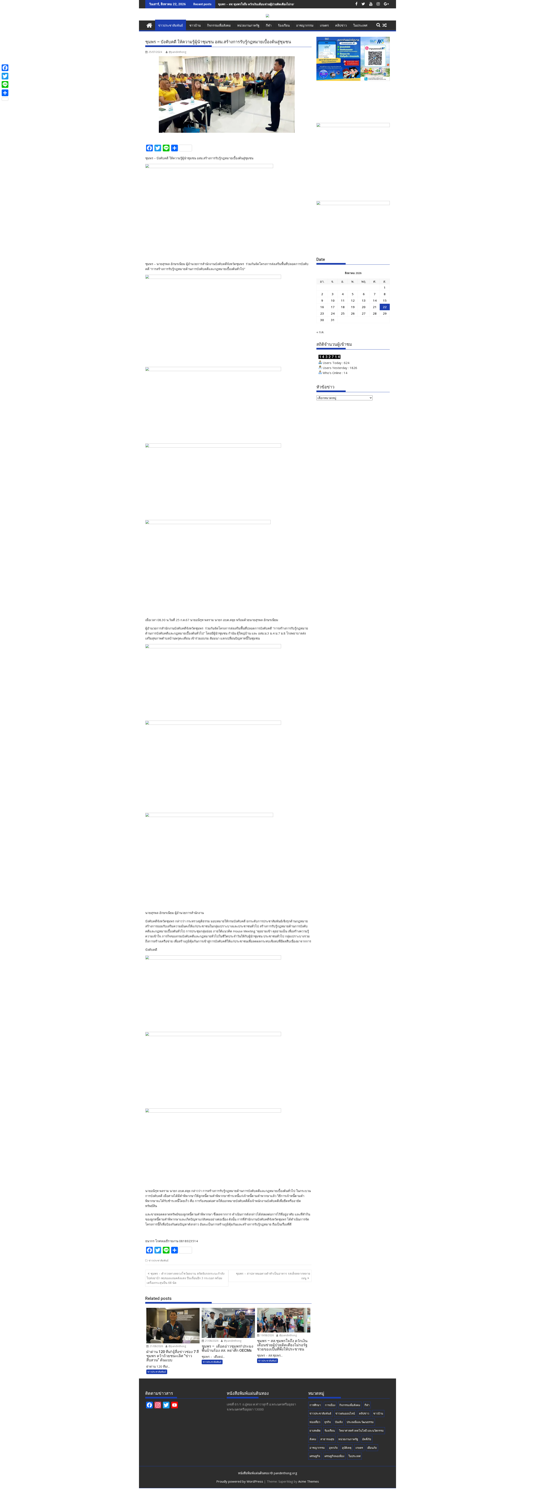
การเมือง (330, 1405)
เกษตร (324, 25)
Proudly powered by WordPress (239, 1481)
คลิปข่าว (341, 25)
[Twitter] (5, 76)
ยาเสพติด (315, 1430)
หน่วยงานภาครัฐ (248, 25)
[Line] (5, 84)
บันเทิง (339, 1422)
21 (375, 307)
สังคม (313, 1439)
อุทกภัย (333, 1448)
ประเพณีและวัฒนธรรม (360, 1422)
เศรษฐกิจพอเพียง (334, 1456)
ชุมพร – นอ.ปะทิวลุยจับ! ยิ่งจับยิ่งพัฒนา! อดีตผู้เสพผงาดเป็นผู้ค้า (258, 4)
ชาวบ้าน (195, 25)
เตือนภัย (372, 1448)
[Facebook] (5, 68)
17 (333, 307)
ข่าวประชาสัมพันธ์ (170, 25)
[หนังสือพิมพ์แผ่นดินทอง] (149, 24)
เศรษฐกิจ (315, 1456)
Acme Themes (308, 1481)
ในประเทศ (360, 25)
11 (343, 300)
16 (322, 307)
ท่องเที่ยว (315, 1422)
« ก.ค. (320, 332)
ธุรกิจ (327, 1422)
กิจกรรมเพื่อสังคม (219, 25)
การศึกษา (315, 1405)
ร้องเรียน (284, 25)
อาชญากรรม (304, 25)
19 (353, 307)
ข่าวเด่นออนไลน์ (345, 1413)
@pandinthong (177, 52)
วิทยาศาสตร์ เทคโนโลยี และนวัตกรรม (361, 1430)
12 (353, 300)
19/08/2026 (267, 1335)
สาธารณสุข (327, 1439)
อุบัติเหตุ (346, 1448)
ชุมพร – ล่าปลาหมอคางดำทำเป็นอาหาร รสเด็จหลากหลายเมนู (273, 1275)
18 (343, 307)
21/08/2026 (156, 1346)
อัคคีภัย (366, 1439)
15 (385, 300)
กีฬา (268, 25)
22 (385, 307)
